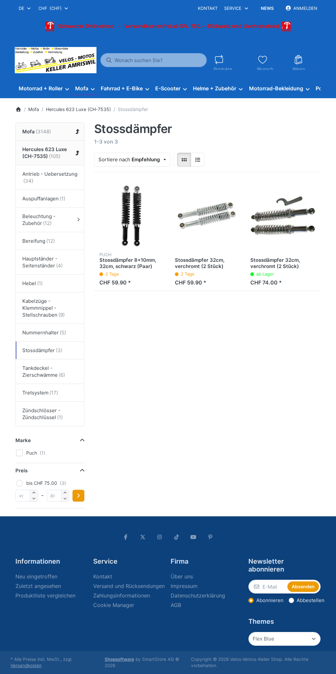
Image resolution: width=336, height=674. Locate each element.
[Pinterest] (210, 537)
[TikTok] (176, 537)
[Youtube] (193, 537)
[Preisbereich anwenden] (78, 496)
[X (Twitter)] (143, 537)
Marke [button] (23, 440)
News (267, 8)
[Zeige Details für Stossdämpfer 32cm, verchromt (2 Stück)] (207, 215)
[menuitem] (43, 88)
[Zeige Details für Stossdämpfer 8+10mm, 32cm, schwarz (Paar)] (131, 215)
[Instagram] (159, 537)
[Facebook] (125, 537)
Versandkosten (26, 665)
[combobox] (25, 8)
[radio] (184, 160)
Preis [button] (21, 470)
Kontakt (208, 8)
